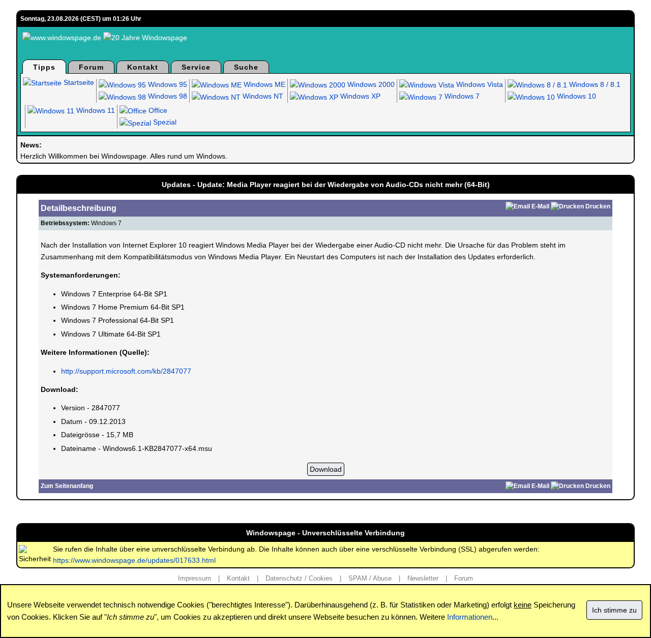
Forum (91, 67)
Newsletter (422, 578)
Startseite (78, 82)
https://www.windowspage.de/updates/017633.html (134, 560)
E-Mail (540, 206)
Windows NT (262, 96)
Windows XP (359, 96)
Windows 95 (166, 84)
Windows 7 (461, 96)
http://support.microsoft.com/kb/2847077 (126, 371)
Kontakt (142, 67)
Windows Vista (478, 84)
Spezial (163, 122)
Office (156, 110)
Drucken (597, 206)
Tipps (44, 67)
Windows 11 (94, 110)
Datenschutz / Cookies (299, 578)
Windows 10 (575, 96)
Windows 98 (166, 96)
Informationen (469, 617)
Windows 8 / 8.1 (593, 84)
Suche (246, 67)
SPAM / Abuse (370, 578)
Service (196, 67)
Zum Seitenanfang (67, 486)
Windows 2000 (370, 84)
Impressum (194, 578)
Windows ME (263, 84)
